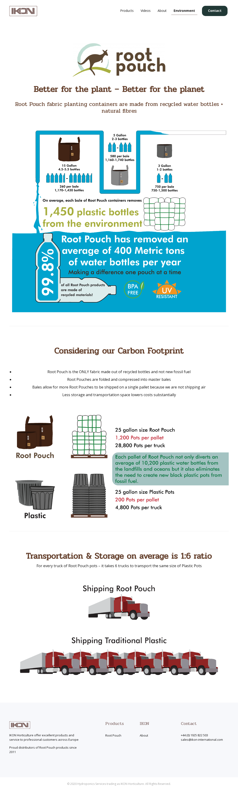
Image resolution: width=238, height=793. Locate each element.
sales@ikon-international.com (202, 739)
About (144, 735)
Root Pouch (113, 735)
